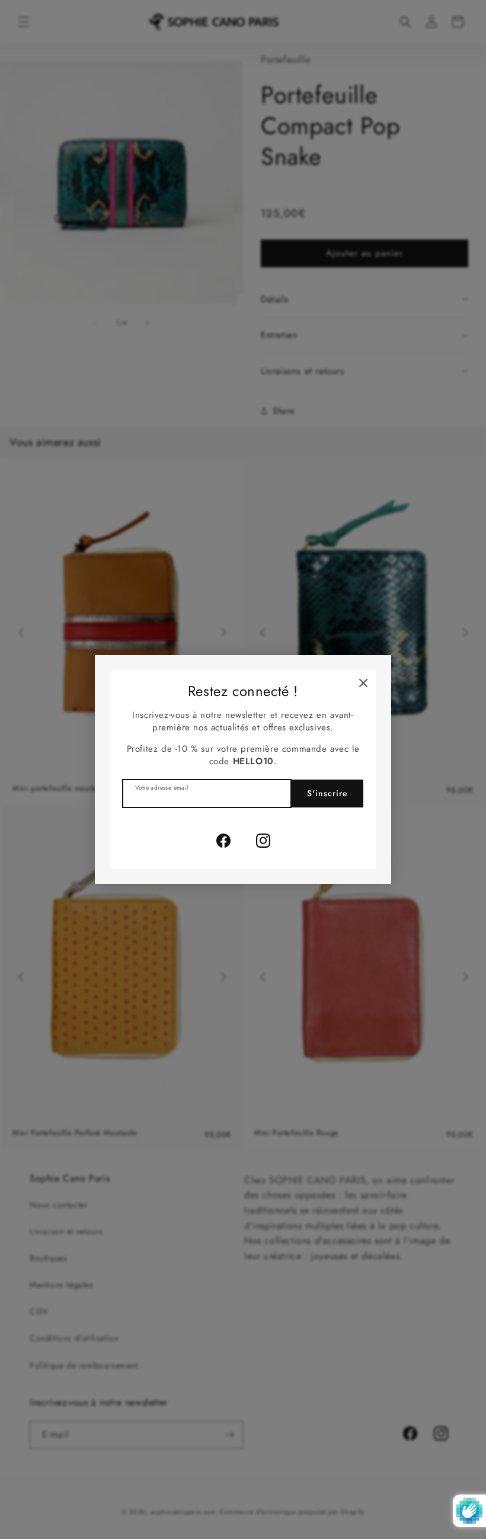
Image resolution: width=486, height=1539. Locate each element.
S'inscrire (327, 793)
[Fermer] (363, 683)
